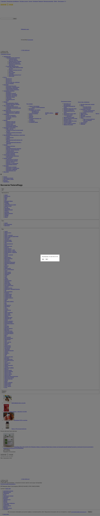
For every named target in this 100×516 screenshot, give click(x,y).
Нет (46, 259)
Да (43, 259)
